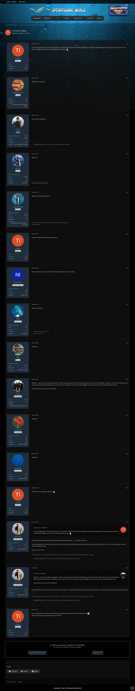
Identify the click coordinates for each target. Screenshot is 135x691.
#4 (127, 154)
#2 (127, 78)
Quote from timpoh (40, 528)
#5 (127, 192)
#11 (127, 415)
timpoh (16, 33)
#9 (127, 343)
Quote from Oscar (40, 573)
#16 (127, 609)
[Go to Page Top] (132, 688)
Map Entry (11, 66)
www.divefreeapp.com (40, 331)
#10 (127, 379)
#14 (127, 522)
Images (10, 140)
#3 (127, 115)
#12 (127, 453)
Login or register (11, 2)
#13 (127, 488)
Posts (10, 64)
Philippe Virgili (37, 333)
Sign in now (97, 653)
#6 (127, 234)
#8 (127, 304)
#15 (127, 568)
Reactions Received (14, 136)
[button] (13, 671)
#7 (127, 268)
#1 (127, 44)
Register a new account (37, 653)
